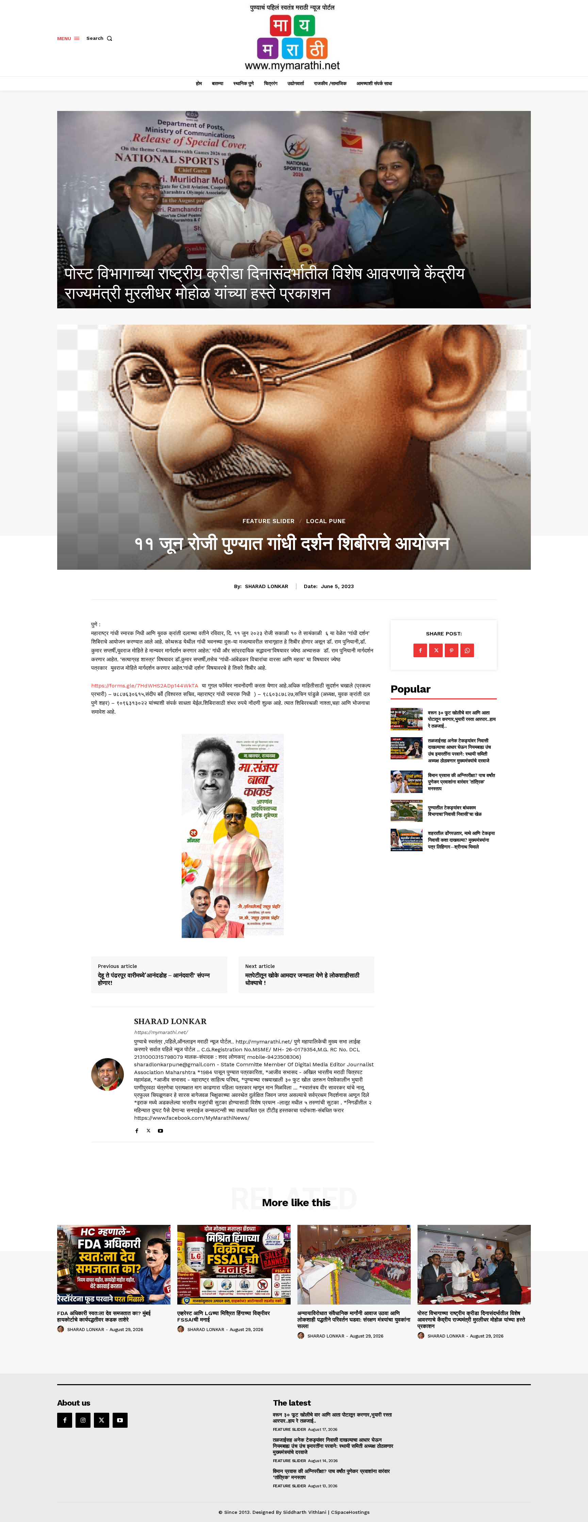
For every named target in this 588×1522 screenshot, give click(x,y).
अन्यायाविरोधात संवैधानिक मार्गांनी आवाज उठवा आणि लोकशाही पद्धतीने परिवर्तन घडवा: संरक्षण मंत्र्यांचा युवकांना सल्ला (353, 1319)
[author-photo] (61, 1329)
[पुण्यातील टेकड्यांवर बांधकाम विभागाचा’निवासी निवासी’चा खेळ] (406, 811)
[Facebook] (136, 1129)
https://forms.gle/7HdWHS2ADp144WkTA (144, 685)
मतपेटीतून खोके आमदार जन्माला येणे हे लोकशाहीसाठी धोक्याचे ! (302, 979)
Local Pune (326, 521)
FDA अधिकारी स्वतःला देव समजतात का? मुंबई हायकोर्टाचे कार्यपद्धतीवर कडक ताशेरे (103, 1316)
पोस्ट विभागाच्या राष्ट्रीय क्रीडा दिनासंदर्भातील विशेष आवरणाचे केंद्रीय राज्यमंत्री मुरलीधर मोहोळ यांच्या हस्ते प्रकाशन (471, 1319)
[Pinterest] (451, 650)
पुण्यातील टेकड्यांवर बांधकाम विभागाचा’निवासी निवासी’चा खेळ (454, 810)
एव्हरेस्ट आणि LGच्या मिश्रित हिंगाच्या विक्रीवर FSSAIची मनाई (223, 1316)
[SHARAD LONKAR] (107, 1074)
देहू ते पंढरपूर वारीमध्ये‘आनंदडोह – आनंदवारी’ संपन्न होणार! (154, 979)
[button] (100, 38)
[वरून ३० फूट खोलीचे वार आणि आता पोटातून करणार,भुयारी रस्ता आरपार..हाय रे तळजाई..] (406, 719)
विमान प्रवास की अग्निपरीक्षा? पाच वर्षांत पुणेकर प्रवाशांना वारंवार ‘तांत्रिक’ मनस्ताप (461, 782)
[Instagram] (83, 1420)
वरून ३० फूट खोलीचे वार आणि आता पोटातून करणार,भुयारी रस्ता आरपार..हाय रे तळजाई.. (462, 719)
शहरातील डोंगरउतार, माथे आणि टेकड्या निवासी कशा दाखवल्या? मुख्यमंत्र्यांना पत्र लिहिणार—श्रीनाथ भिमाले (461, 839)
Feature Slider (269, 521)
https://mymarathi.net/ (160, 1032)
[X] (148, 1129)
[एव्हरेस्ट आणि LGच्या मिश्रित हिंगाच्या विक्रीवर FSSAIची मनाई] (234, 1264)
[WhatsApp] (467, 650)
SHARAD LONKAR (266, 586)
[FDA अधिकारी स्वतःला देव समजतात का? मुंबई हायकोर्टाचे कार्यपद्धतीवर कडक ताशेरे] (294, 209)
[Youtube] (160, 1129)
